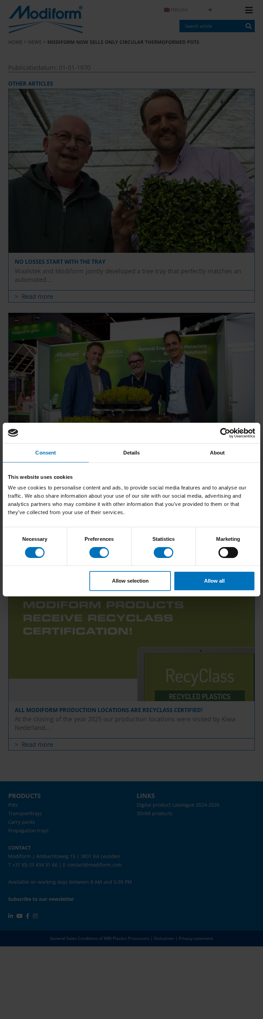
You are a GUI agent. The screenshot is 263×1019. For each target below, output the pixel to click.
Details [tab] (131, 453)
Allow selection (130, 581)
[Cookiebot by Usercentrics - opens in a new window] (225, 433)
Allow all (214, 581)
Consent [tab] (45, 453)
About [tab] (217, 453)
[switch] (99, 552)
